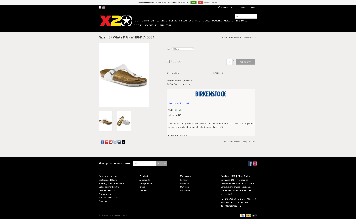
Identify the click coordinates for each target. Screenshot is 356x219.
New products (145, 183)
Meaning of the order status (111, 183)
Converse (162, 20)
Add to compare (244, 142)
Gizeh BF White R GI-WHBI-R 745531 (242, 37)
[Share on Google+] (106, 142)
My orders (184, 183)
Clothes (138, 25)
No (200, 2)
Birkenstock (186, 20)
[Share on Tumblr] (119, 142)
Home (136, 20)
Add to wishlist (230, 142)
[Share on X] (123, 142)
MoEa (227, 20)
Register (183, 180)
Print (253, 142)
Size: (169, 49)
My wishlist (185, 190)
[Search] (237, 16)
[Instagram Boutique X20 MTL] (255, 163)
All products (144, 180)
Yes (193, 2)
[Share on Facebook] (102, 142)
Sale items (165, 25)
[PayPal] (248, 215)
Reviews (218, 73)
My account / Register (248, 7)
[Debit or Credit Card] (254, 215)
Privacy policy (105, 194)
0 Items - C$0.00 (227, 7)
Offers (142, 187)
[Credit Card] (242, 215)
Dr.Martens (148, 20)
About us (103, 201)
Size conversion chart (178, 103)
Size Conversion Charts (109, 197)
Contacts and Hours (108, 180)
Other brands (239, 20)
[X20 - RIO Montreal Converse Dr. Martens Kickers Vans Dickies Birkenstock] (116, 20)
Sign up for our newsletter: (115, 163)
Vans (197, 20)
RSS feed (143, 190)
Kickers (173, 20)
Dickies (206, 20)
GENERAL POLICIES (108, 190)
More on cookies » (211, 2)
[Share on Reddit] (115, 142)
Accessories (151, 25)
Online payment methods (110, 187)
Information (173, 73)
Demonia (217, 20)
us (103, 7)
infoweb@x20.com (233, 206)
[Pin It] (111, 142)
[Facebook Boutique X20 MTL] (250, 163)
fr (100, 7)
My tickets (184, 187)
